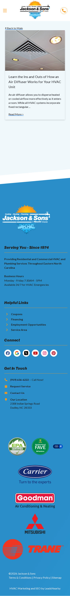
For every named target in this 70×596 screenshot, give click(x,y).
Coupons (16, 314)
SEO (38, 588)
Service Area (19, 329)
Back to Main (14, 28)
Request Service (20, 386)
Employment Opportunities (28, 324)
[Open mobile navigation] (5, 10)
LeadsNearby (52, 588)
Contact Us (17, 392)
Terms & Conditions (20, 577)
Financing (17, 319)
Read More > (16, 114)
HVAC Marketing (20, 588)
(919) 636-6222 (19, 379)
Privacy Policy (41, 577)
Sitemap (57, 577)
